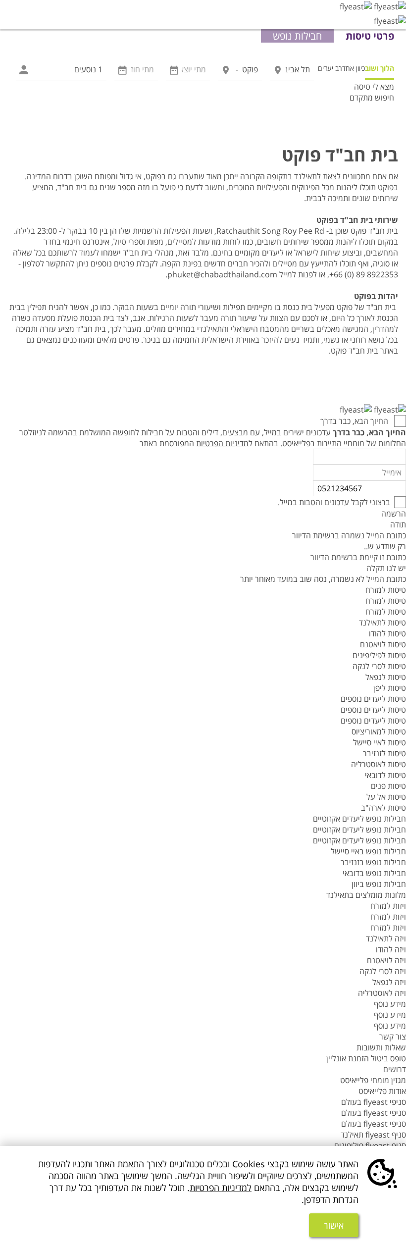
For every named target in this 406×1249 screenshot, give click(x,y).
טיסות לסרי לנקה (379, 666)
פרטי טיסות (370, 36)
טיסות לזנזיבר (384, 753)
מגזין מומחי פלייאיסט (373, 1080)
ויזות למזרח (388, 905)
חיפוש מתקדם (372, 97)
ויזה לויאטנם (386, 960)
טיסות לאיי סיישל (379, 742)
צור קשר (392, 1036)
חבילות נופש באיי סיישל (368, 851)
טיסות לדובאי (385, 775)
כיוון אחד (353, 68)
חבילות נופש (297, 36)
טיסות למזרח (385, 589)
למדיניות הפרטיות (221, 1188)
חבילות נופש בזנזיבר (373, 862)
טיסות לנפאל (385, 677)
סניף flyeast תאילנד (373, 1134)
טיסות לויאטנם (383, 644)
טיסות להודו (387, 633)
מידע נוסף (390, 1003)
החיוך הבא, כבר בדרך (355, 421)
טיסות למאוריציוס (379, 731)
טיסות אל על (386, 796)
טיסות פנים (388, 786)
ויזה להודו (391, 949)
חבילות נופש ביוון (379, 884)
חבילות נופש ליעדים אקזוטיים (359, 818)
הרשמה (393, 513)
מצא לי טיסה (374, 86)
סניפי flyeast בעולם (373, 1101)
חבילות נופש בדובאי (374, 873)
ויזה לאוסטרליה (382, 993)
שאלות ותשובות (381, 1047)
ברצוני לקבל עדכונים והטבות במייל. (334, 502)
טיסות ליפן (389, 687)
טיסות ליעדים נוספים (373, 698)
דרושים (394, 1069)
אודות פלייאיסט (382, 1091)
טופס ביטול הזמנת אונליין (366, 1058)
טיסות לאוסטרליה (378, 764)
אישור (334, 1225)
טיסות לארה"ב (383, 807)
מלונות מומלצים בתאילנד (366, 894)
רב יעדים (330, 68)
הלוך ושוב (379, 68)
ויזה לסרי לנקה (382, 971)
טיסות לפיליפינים (379, 655)
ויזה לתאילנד (386, 938)
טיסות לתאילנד (382, 622)
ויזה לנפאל (389, 982)
